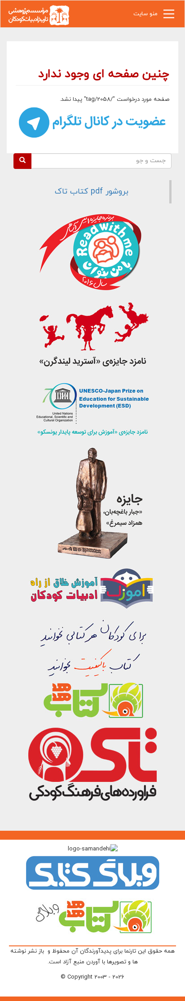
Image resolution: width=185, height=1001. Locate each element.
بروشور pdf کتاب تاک (91, 191)
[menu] (169, 16)
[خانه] (38, 14)
